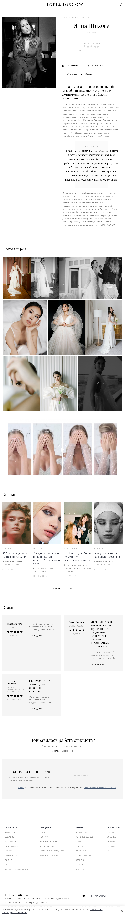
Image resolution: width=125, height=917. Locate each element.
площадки (45, 828)
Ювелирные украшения (16, 869)
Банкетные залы (48, 842)
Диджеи (9, 860)
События (79, 860)
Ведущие (9, 837)
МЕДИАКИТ (111, 842)
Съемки (79, 865)
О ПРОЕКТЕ (111, 832)
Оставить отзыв (61, 751)
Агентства (10, 832)
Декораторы (11, 855)
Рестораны (45, 837)
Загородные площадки (52, 851)
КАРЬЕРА (110, 846)
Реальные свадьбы (85, 837)
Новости (80, 869)
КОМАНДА (111, 837)
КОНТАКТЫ (111, 851)
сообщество (11, 828)
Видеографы (11, 846)
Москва (92, 33)
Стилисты (10, 851)
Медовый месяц (83, 855)
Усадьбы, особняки (50, 846)
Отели (43, 832)
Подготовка (70, 548)
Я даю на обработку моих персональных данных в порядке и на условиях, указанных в (64, 788)
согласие (21, 788)
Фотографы (10, 842)
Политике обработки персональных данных (100, 788)
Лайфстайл (81, 851)
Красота (6, 548)
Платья (8, 865)
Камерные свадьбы (49, 855)
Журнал (79, 828)
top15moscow (113, 828)
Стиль (78, 842)
